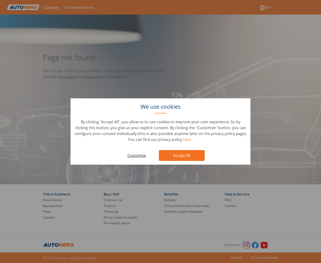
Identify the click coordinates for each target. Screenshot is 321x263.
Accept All (181, 155)
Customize (136, 155)
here (187, 139)
